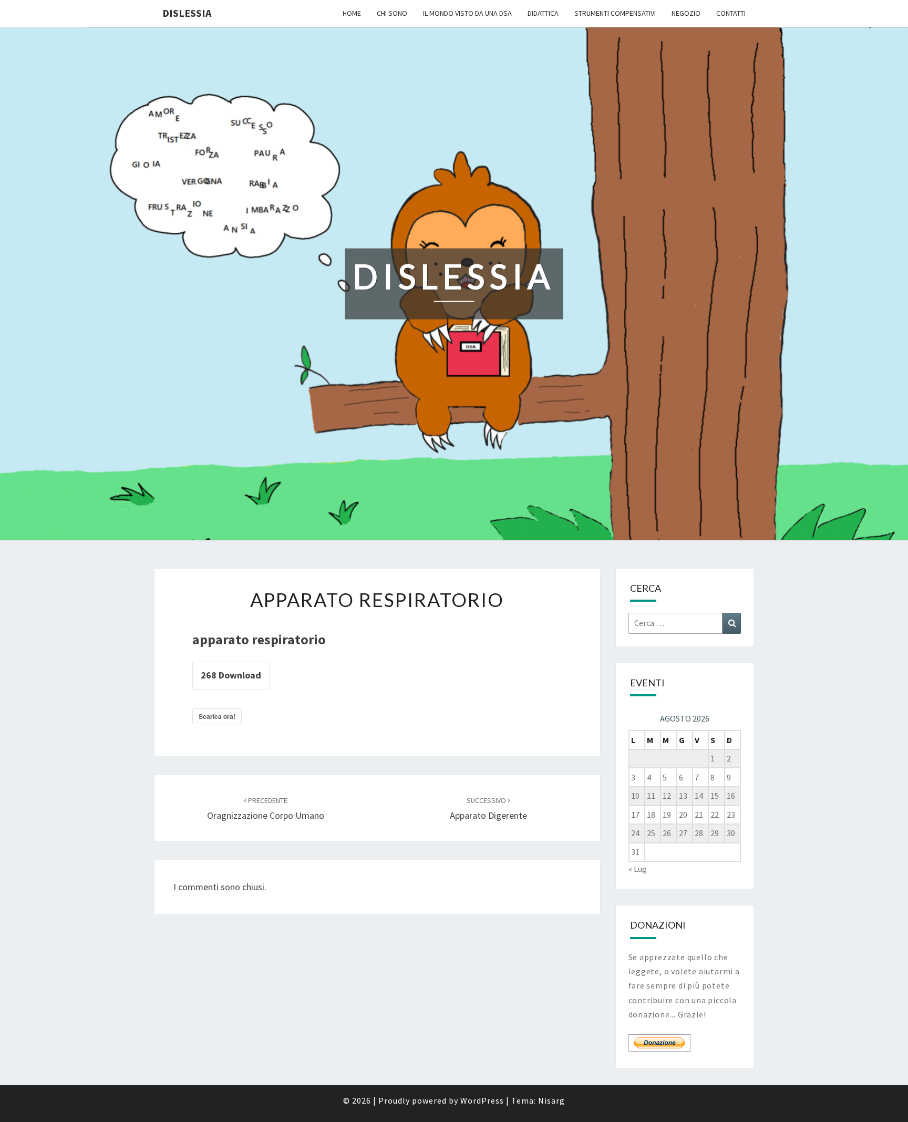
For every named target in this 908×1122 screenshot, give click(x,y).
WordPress (482, 1100)
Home (352, 13)
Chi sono (392, 13)
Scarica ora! (217, 716)
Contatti (731, 13)
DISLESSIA (186, 12)
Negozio (686, 13)
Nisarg (551, 1100)
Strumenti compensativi (615, 13)
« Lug (637, 868)
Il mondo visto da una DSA (467, 13)
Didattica (543, 13)
